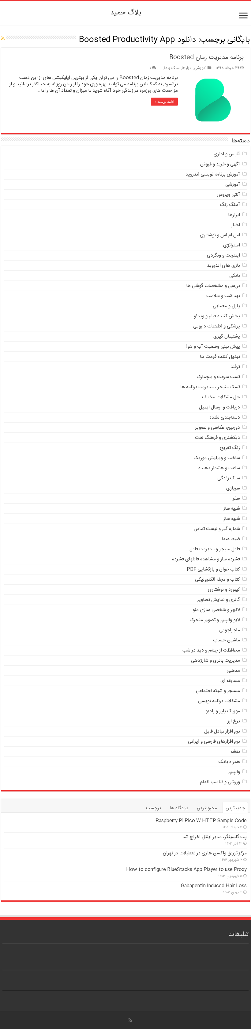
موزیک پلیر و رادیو (222, 711)
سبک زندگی (170, 68)
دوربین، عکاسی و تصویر (217, 427)
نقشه (235, 752)
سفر (236, 498)
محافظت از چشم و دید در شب (211, 650)
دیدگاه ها (179, 808)
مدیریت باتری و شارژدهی (215, 660)
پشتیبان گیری (226, 336)
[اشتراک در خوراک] (3, 39)
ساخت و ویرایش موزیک (217, 458)
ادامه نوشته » (164, 101)
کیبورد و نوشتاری (224, 590)
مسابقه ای (230, 681)
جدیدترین (235, 808)
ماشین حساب (226, 640)
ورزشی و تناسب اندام (220, 782)
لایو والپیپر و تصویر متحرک (214, 620)
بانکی (234, 276)
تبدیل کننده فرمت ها (220, 357)
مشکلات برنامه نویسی (219, 701)
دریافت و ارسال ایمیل (219, 407)
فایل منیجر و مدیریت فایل (214, 549)
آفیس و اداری (227, 154)
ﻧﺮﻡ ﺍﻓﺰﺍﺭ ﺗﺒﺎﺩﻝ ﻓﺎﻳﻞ (222, 731)
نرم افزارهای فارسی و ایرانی (214, 741)
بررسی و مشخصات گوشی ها (213, 286)
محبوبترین (207, 808)
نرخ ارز (233, 721)
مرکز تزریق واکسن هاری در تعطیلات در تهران (205, 853)
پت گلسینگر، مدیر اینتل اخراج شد (214, 837)
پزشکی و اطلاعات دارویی (216, 326)
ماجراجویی (229, 630)
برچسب (153, 808)
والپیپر (234, 772)
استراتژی (231, 245)
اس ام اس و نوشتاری (220, 235)
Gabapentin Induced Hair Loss (214, 886)
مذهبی (233, 671)
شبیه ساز (231, 509)
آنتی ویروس (228, 195)
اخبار (235, 225)
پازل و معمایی (226, 306)
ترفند (235, 367)
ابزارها (187, 68)
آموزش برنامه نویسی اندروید (212, 174)
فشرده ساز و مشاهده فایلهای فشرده (206, 559)
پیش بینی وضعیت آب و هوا (213, 346)
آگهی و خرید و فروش (220, 164)
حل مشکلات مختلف (221, 397)
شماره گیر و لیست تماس (217, 529)
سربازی (233, 488)
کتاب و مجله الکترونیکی (217, 579)
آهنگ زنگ (230, 205)
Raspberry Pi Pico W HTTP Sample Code (201, 821)
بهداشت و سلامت (223, 296)
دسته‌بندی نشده (224, 417)
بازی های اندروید (223, 265)
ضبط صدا (231, 539)
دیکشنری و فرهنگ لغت (217, 438)
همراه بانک (229, 762)
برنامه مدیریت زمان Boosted (206, 57)
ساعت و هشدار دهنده (219, 468)
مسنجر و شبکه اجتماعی (218, 691)
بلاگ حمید (125, 13)
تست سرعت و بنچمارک (218, 377)
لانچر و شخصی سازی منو (216, 610)
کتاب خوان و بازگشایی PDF (213, 569)
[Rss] (130, 1020)
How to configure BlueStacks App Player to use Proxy (186, 869)
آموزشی (200, 68)
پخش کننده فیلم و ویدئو (217, 316)
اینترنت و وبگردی (223, 255)
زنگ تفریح (230, 448)
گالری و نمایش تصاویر (218, 600)
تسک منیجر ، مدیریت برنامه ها (210, 387)
